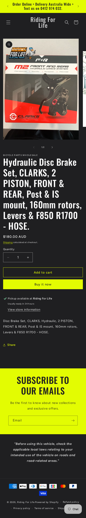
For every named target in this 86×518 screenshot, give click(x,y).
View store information (24, 309)
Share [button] (11, 345)
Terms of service (44, 508)
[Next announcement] (78, 6)
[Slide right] (52, 147)
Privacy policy (21, 508)
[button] (8, 22)
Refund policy (71, 502)
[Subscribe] (72, 420)
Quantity (8, 249)
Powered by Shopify (47, 502)
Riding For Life (26, 502)
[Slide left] (33, 147)
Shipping (8, 242)
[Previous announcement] (7, 6)
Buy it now (43, 284)
